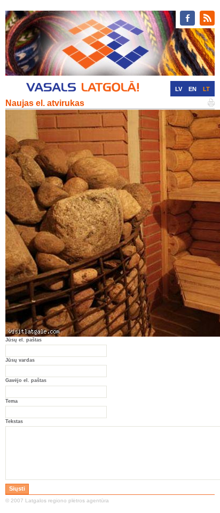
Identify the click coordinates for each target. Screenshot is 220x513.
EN (192, 89)
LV (178, 89)
